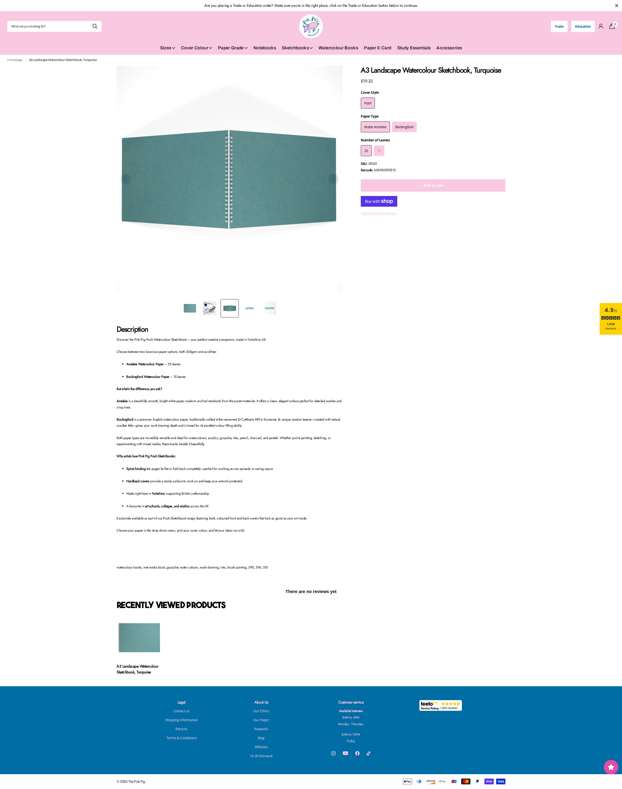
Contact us (181, 711)
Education (583, 26)
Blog (261, 738)
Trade (559, 26)
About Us (261, 702)
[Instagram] (333, 753)
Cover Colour (194, 47)
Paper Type (370, 116)
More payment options (379, 213)
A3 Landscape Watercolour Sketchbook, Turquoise (137, 669)
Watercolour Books (338, 47)
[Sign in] (601, 26)
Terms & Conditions (181, 738)
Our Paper (261, 720)
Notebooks (264, 47)
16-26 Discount (261, 756)
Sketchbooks (295, 47)
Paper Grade (231, 47)
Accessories (449, 47)
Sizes (165, 47)
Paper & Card (377, 47)
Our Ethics (261, 711)
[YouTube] (345, 753)
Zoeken (95, 26)
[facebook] (357, 753)
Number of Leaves (375, 140)
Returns (181, 729)
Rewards (261, 729)
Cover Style (370, 92)
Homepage (15, 60)
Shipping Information (181, 720)
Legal (182, 702)
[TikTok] (369, 753)
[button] (126, 179)
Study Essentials (414, 47)
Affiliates (261, 747)
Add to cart (433, 185)
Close (616, 5)
